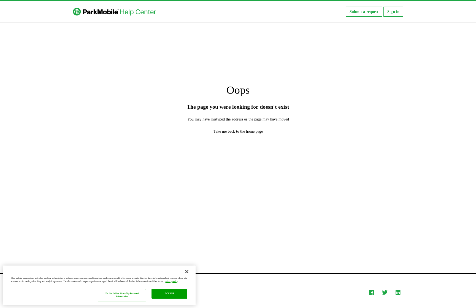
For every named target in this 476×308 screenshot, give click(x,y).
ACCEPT (169, 294)
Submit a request (364, 12)
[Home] (115, 12)
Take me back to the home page (238, 131)
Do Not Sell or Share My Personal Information (122, 295)
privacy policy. (171, 281)
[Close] (187, 272)
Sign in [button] (393, 12)
